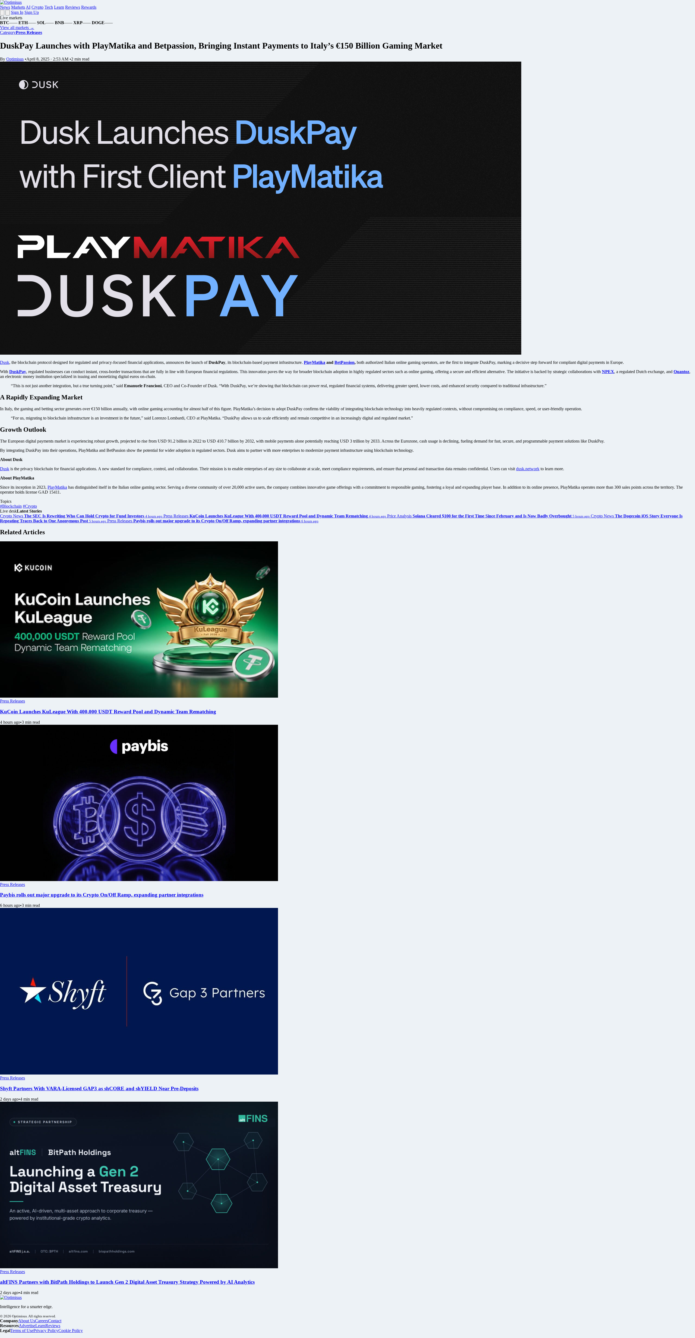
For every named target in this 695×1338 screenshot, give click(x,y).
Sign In (17, 12)
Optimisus (15, 59)
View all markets (17, 27)
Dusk (4, 362)
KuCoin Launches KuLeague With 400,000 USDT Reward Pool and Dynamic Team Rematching (108, 711)
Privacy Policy (45, 1330)
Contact (54, 1320)
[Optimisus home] (11, 2)
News (5, 7)
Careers (41, 1320)
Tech (49, 7)
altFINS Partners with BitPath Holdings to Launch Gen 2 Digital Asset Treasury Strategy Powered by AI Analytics (127, 1282)
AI (28, 7)
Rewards (88, 7)
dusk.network (527, 468)
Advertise (27, 1325)
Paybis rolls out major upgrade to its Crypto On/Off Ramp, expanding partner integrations (101, 895)
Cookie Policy (70, 1330)
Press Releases (12, 701)
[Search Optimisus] (7, 12)
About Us (26, 1320)
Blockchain (11, 506)
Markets (18, 7)
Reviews (72, 7)
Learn (59, 7)
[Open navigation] (2, 12)
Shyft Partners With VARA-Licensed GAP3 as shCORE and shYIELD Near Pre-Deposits (99, 1088)
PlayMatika (57, 487)
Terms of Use (21, 1330)
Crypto (37, 7)
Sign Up (31, 12)
